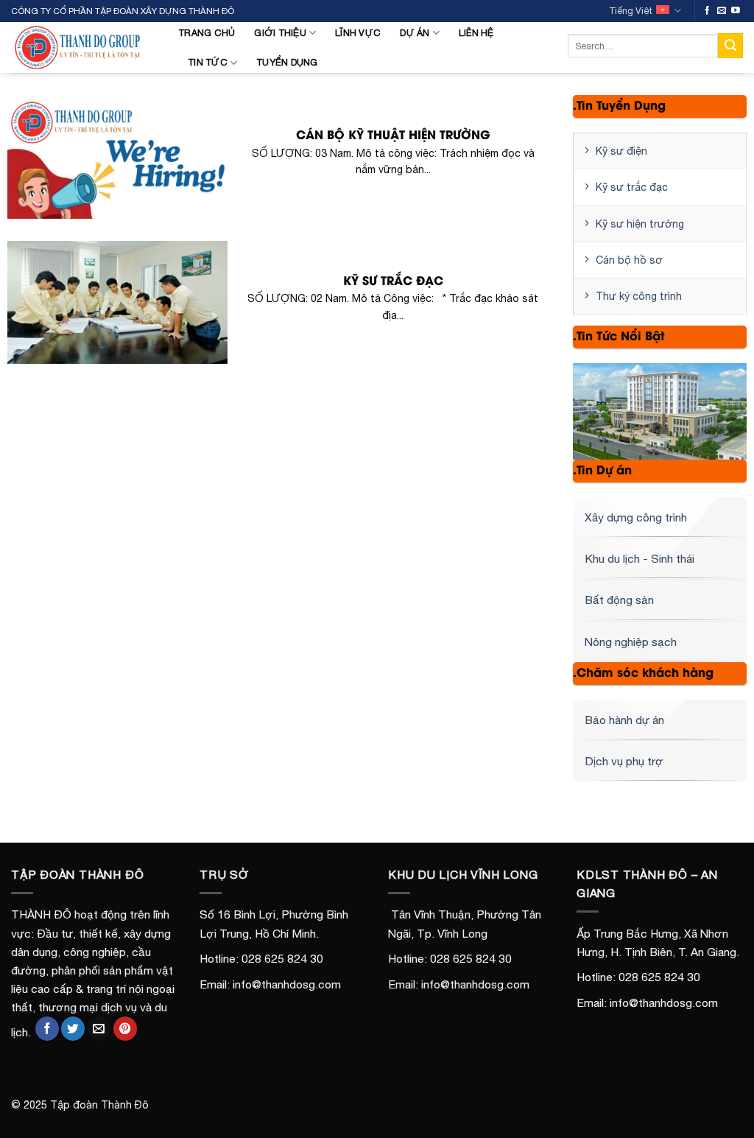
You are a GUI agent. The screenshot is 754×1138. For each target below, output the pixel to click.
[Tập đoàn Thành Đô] (83, 47)
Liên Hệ (476, 32)
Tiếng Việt (630, 10)
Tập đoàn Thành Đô (99, 1105)
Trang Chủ (206, 32)
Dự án (414, 32)
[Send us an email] (721, 11)
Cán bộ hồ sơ (629, 260)
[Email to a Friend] (98, 1028)
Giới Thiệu (280, 32)
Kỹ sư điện (621, 151)
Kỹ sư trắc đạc (632, 187)
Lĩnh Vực (358, 32)
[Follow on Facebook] (707, 11)
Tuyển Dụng (287, 62)
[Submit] (730, 45)
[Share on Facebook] (47, 1028)
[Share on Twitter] (73, 1028)
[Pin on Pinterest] (125, 1028)
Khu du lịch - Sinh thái (639, 558)
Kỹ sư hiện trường (640, 224)
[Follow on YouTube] (735, 11)
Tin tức (208, 62)
